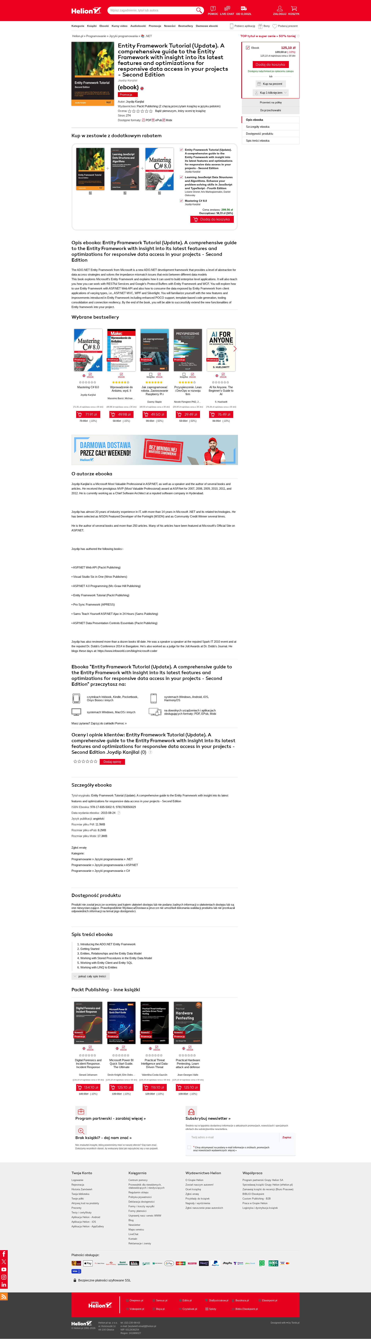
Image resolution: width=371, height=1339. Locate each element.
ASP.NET (132, 865)
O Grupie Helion (194, 1180)
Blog (131, 1220)
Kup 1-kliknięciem (271, 92)
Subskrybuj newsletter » (208, 1118)
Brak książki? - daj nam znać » (103, 1137)
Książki (92, 25)
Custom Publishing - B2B (257, 1198)
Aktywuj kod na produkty (85, 1203)
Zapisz (287, 1137)
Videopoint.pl (137, 1309)
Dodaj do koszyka (270, 64)
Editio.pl (187, 1300)
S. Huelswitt (221, 402)
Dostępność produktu (259, 133)
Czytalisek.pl (190, 1309)
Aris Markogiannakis (211, 192)
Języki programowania (108, 859)
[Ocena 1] (129, 111)
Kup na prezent (272, 83)
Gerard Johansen (88, 1075)
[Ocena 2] (133, 111)
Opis (254, 119)
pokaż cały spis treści (92, 976)
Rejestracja (77, 1184)
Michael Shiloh (132, 398)
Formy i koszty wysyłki (141, 1206)
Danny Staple (154, 402)
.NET (129, 859)
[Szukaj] (199, 10)
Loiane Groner (192, 192)
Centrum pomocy (138, 1180)
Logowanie (77, 1180)
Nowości (169, 25)
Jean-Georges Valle (187, 1075)
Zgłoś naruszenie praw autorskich (204, 1207)
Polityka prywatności (140, 1197)
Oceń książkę (193, 1189)
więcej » (232, 1150)
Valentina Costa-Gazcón (154, 1075)
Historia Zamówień (81, 1189)
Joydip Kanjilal (135, 101)
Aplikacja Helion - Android (85, 1217)
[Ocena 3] (138, 111)
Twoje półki (77, 1198)
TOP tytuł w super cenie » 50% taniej (268, 36)
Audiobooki (138, 25)
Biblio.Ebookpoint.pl (247, 1309)
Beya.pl (160, 1309)
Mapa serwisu (136, 1229)
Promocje (155, 25)
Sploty (212, 1309)
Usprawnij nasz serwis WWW (144, 1215)
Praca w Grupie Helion (255, 1203)
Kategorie (77, 25)
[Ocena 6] (150, 111)
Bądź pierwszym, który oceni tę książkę (180, 110)
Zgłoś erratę (79, 847)
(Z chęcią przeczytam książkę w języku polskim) (189, 106)
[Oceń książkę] (140, 110)
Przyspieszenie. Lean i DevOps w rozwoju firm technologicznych (188, 392)
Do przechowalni (270, 110)
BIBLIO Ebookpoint (253, 1194)
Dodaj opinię (112, 761)
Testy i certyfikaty (81, 1212)
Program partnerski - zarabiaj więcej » (110, 1118)
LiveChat (133, 1234)
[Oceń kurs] (85, 761)
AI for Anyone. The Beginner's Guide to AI (221, 390)
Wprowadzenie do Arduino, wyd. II (121, 388)
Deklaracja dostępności (141, 1201)
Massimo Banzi (116, 398)
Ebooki (104, 25)
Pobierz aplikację (245, 25)
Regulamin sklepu (138, 1192)
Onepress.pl (136, 1300)
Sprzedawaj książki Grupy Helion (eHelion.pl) (268, 1184)
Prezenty (76, 1207)
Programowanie (81, 859)
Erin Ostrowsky (130, 1075)
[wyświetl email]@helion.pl (142, 1326)
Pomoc (119, 723)
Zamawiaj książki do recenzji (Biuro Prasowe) (268, 1189)
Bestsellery (185, 25)
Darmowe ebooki (207, 25)
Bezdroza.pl (242, 1300)
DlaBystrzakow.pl (218, 1300)
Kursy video (120, 25)
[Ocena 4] (142, 111)
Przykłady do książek (198, 1198)
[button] (235, 349)
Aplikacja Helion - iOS (83, 1221)
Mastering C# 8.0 (196, 200)
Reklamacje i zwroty (139, 1243)
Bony (267, 25)
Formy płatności (137, 1211)
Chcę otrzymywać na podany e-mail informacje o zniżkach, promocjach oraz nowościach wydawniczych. (231, 1149)
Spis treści (257, 140)
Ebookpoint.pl (269, 1300)
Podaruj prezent (288, 25)
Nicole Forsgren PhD (185, 402)
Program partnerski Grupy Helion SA (263, 1180)
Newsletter (134, 1224)
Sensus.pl (161, 1300)
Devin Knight (114, 1075)
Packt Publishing (147, 106)
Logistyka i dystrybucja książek (260, 1207)
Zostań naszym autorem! (200, 1184)
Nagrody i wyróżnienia (198, 1203)
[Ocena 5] (146, 111)
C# (128, 870)
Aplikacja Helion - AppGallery (87, 1226)
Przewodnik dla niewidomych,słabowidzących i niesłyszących (146, 1186)
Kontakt (132, 1238)
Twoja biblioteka (80, 1194)
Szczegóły (257, 126)
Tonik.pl (295, 1322)
